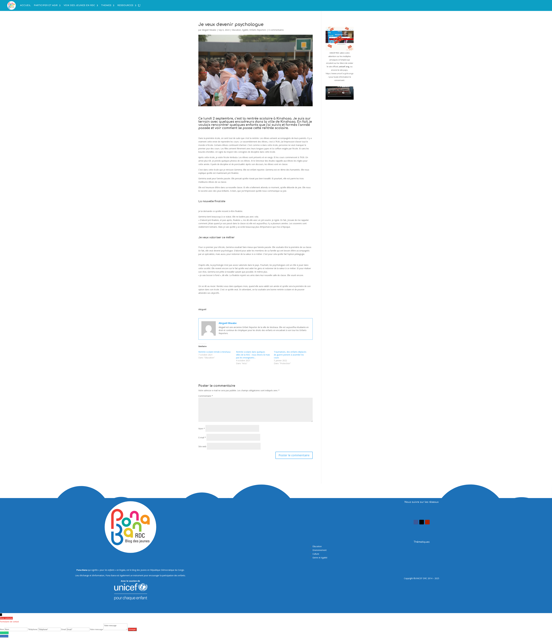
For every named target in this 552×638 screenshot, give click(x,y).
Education (236, 30)
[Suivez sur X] (421, 522)
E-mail (202, 437)
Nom (201, 428)
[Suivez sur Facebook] (416, 522)
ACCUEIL (25, 5)
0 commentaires (276, 30)
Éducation (317, 546)
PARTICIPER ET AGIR (46, 5)
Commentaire (205, 396)
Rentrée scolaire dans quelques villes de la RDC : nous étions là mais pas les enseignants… (253, 354)
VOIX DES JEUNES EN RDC (79, 5)
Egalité (245, 30)
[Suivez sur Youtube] (427, 522)
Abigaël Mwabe (209, 30)
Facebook (4, 636)
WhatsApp (4, 633)
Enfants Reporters (257, 30)
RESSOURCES (125, 5)
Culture (316, 553)
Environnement (320, 550)
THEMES (106, 5)
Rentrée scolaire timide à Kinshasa (214, 351)
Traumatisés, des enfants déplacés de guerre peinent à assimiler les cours (290, 354)
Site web (202, 446)
